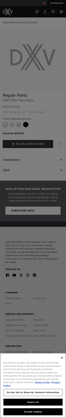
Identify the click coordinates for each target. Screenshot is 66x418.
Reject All (33, 402)
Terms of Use (42, 382)
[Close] (62, 357)
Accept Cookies (33, 411)
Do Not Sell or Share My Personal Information (33, 392)
